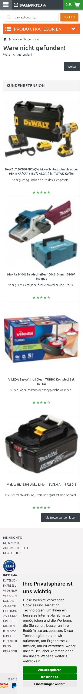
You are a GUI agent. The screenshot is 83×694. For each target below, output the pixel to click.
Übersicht (10, 621)
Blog (7, 646)
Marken (9, 626)
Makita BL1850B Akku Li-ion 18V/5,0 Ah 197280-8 (41, 484)
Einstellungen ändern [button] (50, 684)
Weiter (71, 66)
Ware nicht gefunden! (27, 39)
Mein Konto (11, 543)
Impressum (11, 585)
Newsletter (12, 553)
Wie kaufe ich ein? (16, 595)
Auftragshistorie (16, 548)
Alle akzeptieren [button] (50, 670)
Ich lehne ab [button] (50, 677)
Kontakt (9, 601)
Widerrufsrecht (15, 590)
